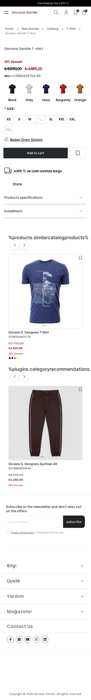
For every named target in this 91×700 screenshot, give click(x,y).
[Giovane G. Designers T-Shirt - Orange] (15, 358)
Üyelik (13, 581)
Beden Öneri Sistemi (26, 140)
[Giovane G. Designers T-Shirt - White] (20, 358)
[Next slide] (24, 245)
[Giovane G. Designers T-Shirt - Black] (10, 358)
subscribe (74, 522)
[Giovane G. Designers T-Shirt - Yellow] (17, 358)
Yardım (15, 596)
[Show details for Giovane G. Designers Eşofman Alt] (45, 423)
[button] (43, 325)
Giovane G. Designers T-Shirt (28, 332)
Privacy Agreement (22, 532)
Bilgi (12, 566)
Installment (13, 211)
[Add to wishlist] (80, 257)
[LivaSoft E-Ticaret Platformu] (45, 686)
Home (9, 29)
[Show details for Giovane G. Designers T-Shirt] (45, 291)
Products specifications (23, 197)
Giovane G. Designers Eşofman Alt (32, 464)
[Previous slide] (15, 245)
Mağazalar (19, 611)
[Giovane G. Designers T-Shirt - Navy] (12, 358)
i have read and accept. (37, 532)
